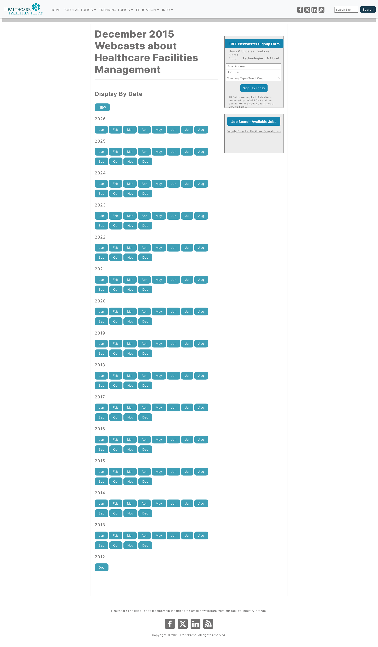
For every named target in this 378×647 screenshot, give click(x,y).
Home (55, 10)
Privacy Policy (247, 103)
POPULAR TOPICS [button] (79, 10)
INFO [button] (166, 10)
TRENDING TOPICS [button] (115, 10)
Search (368, 9)
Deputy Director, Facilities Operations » (254, 131)
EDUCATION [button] (146, 10)
